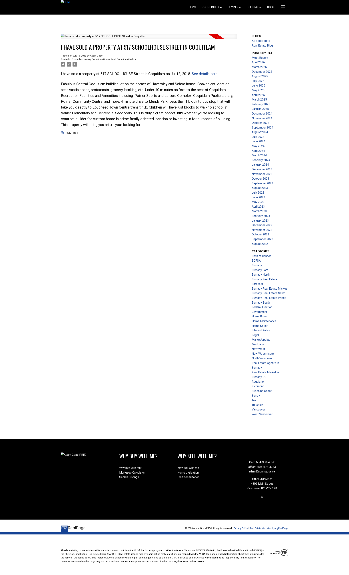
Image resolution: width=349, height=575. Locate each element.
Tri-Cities (257, 405)
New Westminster (263, 353)
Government (259, 312)
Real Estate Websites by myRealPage (269, 528)
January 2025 (260, 109)
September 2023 (262, 183)
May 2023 (258, 202)
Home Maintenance (264, 321)
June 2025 (258, 85)
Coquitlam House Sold (104, 59)
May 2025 (258, 90)
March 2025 (259, 99)
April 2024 (258, 151)
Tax (254, 400)
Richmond (258, 386)
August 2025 (260, 76)
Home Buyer (259, 316)
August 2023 (260, 188)
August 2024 (260, 132)
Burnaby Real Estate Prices (269, 298)
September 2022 (262, 239)
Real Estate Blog (262, 45)
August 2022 (260, 244)
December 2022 (262, 225)
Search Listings (129, 477)
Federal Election (262, 307)
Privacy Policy (241, 528)
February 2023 (261, 216)
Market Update (261, 339)
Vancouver (258, 409)
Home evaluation (188, 472)
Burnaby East (260, 270)
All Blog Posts (261, 41)
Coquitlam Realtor (126, 59)
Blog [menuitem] (270, 7)
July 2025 (258, 81)
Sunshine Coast (262, 391)
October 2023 (260, 178)
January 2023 (260, 220)
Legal (255, 335)
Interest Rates (261, 330)
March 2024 (259, 155)
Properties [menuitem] (210, 7)
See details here (205, 74)
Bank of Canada (261, 256)
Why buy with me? (130, 468)
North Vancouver (262, 358)
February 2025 (261, 104)
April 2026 (258, 62)
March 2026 (259, 67)
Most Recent (260, 57)
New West (258, 349)
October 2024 (260, 123)
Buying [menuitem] (233, 7)
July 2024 (258, 137)
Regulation (258, 381)
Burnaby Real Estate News (268, 293)
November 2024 (262, 118)
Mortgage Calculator (132, 472)
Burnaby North (261, 274)
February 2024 (261, 160)
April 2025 (258, 95)
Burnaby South (261, 302)
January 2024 (260, 164)
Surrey (256, 395)
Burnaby (257, 265)
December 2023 (262, 169)
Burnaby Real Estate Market (269, 288)
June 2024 (258, 141)
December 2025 (262, 71)
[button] (262, 497)
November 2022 (262, 230)
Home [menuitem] (193, 7)
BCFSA (256, 260)
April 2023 (258, 206)
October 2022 (260, 234)
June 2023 (258, 197)
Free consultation (188, 477)
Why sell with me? (188, 468)
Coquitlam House (81, 59)
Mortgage (258, 344)
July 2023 (258, 192)
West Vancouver (262, 414)
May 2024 (258, 146)
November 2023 (262, 174)
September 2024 (262, 127)
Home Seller (260, 326)
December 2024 (262, 113)
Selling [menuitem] (252, 7)
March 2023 (259, 211)
